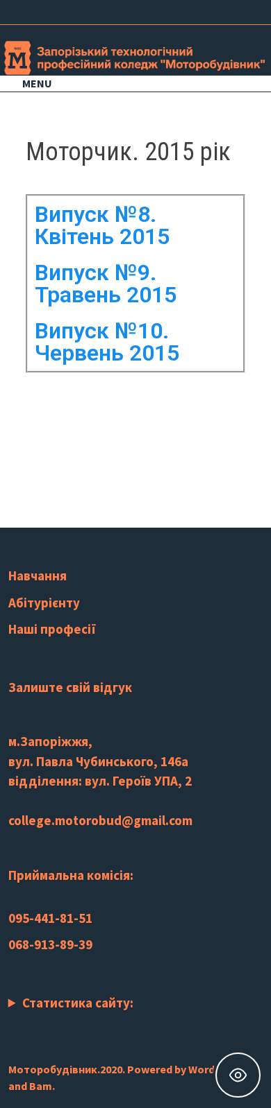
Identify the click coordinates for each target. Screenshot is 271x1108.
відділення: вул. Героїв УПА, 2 (100, 780)
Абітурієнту (44, 602)
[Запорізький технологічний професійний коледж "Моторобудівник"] (135, 56)
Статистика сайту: (77, 1002)
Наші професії (52, 629)
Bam (40, 1086)
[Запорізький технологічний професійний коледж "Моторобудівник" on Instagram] (70, 424)
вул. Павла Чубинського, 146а (98, 761)
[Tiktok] (234, 10)
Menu (37, 83)
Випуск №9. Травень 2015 (105, 283)
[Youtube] (199, 10)
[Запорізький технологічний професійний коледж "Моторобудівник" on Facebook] (40, 424)
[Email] (250, 10)
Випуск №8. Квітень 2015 (102, 225)
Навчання (37, 575)
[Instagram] (216, 10)
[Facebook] (181, 10)
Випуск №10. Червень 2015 (107, 342)
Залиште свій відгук (70, 687)
